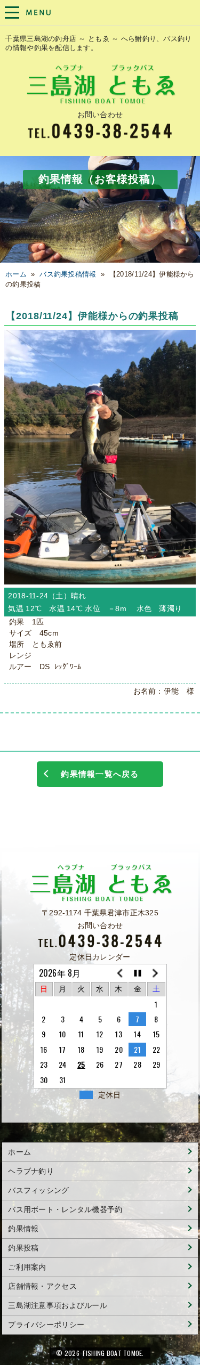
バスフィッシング (38, 1190)
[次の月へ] (156, 973)
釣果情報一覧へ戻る (100, 773)
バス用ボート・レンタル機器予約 (65, 1209)
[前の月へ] (118, 973)
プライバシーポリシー (46, 1324)
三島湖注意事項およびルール (57, 1305)
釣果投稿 (23, 1248)
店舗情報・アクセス (42, 1286)
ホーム (16, 274)
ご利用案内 (27, 1267)
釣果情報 (23, 1228)
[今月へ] (137, 973)
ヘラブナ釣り (31, 1171)
